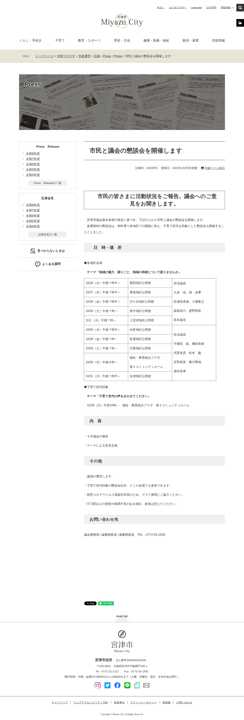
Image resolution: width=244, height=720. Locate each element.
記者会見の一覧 (47, 234)
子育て (60, 40)
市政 (218, 40)
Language (196, 7)
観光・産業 (191, 40)
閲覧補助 (226, 7)
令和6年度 (33, 164)
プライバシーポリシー (143, 702)
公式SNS (211, 7)
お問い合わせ (184, 702)
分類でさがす (66, 56)
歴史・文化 (122, 40)
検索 (240, 7)
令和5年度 (33, 169)
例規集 (167, 702)
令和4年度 (33, 174)
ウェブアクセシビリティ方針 (90, 702)
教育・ (89, 40)
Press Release (47, 146)
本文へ (161, 7)
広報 (97, 56)
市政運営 (84, 56)
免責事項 (119, 702)
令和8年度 (33, 153)
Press (107, 56)
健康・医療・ (156, 40)
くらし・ (30, 40)
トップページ (44, 56)
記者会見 (48, 198)
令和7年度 (33, 158)
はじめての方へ (177, 7)
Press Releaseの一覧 (47, 182)
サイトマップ (60, 702)
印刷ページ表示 (215, 168)
